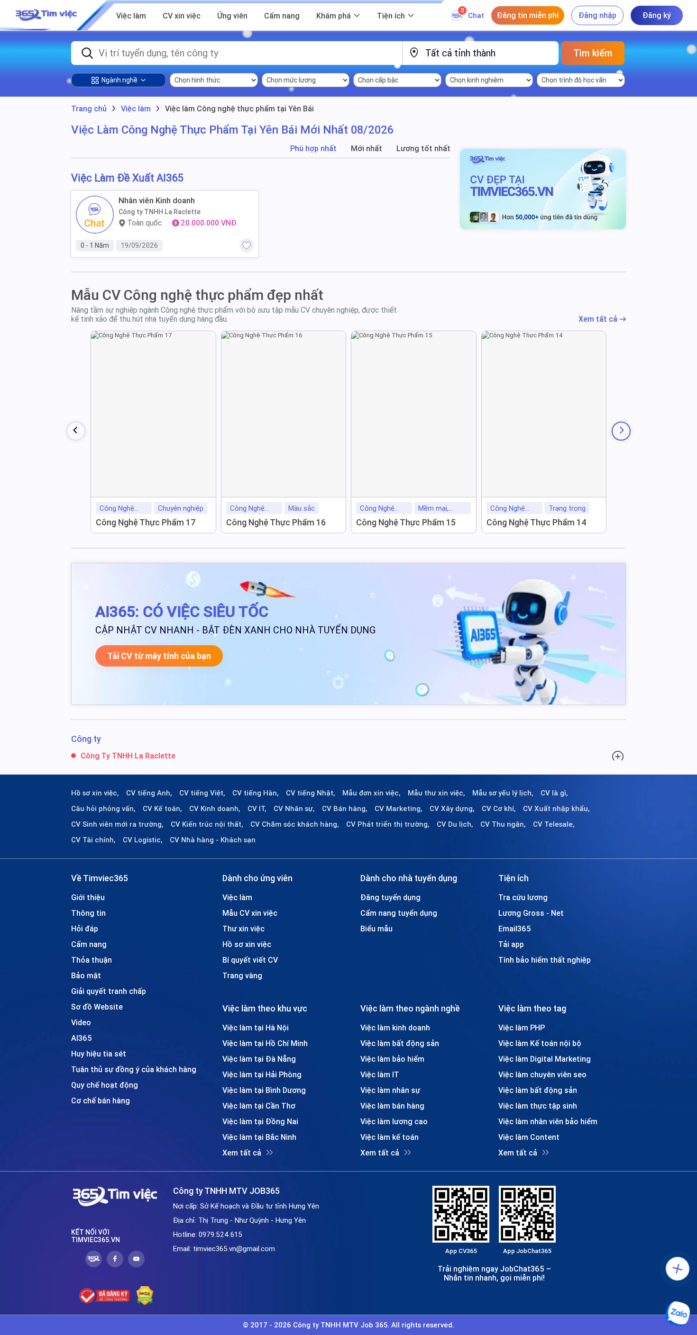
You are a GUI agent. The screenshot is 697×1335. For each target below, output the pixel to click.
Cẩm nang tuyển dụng (398, 913)
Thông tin (88, 913)
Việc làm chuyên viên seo (542, 1074)
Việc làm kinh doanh (395, 1027)
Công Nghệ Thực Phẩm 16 (276, 522)
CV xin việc (182, 15)
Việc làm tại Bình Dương (264, 1090)
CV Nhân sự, (294, 808)
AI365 (81, 1038)
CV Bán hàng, (344, 808)
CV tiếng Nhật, (310, 793)
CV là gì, (554, 793)
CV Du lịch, (455, 824)
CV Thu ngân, (503, 824)
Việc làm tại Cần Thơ (258, 1105)
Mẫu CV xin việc (249, 913)
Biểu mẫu (376, 928)
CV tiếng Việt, (202, 793)
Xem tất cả (597, 319)
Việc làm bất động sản (399, 1043)
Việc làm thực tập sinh (537, 1105)
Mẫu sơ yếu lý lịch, (502, 793)
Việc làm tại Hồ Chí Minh (265, 1043)
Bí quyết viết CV (250, 960)
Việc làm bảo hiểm (392, 1059)
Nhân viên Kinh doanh (157, 200)
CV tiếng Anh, (149, 793)
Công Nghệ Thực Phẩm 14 (536, 522)
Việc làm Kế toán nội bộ (539, 1043)
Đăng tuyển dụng (390, 897)
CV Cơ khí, (499, 808)
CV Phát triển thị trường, (388, 824)
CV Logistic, (143, 840)
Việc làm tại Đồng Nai (260, 1121)
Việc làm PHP (521, 1027)
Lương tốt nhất (423, 148)
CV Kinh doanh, (214, 808)
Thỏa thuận (91, 960)
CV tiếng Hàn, (255, 793)
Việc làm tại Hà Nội (255, 1027)
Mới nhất (366, 148)
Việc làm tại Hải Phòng (262, 1074)
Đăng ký (656, 15)
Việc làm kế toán (389, 1137)
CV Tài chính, (93, 840)
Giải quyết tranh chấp (108, 991)
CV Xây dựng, (452, 808)
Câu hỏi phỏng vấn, (103, 808)
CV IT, (257, 808)
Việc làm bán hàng (392, 1105)
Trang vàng (242, 975)
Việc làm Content (528, 1137)
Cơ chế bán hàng (100, 1100)
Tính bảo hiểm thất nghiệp (544, 960)
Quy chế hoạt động (104, 1085)
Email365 (514, 928)
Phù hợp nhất (313, 148)
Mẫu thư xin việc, (436, 793)
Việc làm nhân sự (390, 1090)
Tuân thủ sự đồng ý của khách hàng (133, 1069)
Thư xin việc (243, 928)
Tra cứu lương (523, 897)
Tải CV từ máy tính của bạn (159, 656)
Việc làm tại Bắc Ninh (259, 1137)
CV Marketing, (398, 808)
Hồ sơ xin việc (246, 944)
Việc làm (131, 15)
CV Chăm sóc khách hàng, (294, 824)
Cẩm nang (282, 15)
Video (81, 1022)
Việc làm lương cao (394, 1121)
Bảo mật (86, 975)
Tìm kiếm (593, 53)
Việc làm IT (379, 1074)
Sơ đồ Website (97, 1006)
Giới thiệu (88, 897)
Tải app (511, 944)
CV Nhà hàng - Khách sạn (213, 840)
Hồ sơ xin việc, (95, 793)
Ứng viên (232, 15)
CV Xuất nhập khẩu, (556, 808)
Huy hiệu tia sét (98, 1053)
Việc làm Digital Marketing (544, 1059)
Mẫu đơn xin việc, (371, 793)
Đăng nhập (597, 15)
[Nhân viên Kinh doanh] (95, 215)
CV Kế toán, (162, 808)
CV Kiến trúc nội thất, (207, 824)
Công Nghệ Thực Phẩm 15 (406, 522)
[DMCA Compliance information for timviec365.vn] (145, 1295)
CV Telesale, (554, 824)
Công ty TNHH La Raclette (160, 211)
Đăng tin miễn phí (528, 15)
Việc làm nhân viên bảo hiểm (547, 1121)
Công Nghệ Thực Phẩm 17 (146, 522)
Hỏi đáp (84, 928)
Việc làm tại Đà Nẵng (259, 1059)
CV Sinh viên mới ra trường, (117, 824)
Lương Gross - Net (531, 913)
